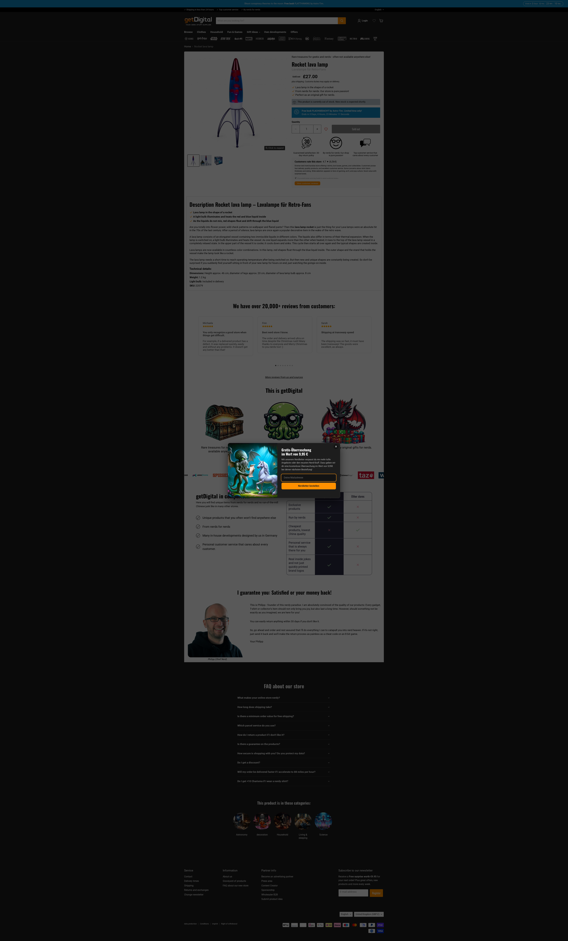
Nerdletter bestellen (308, 485)
